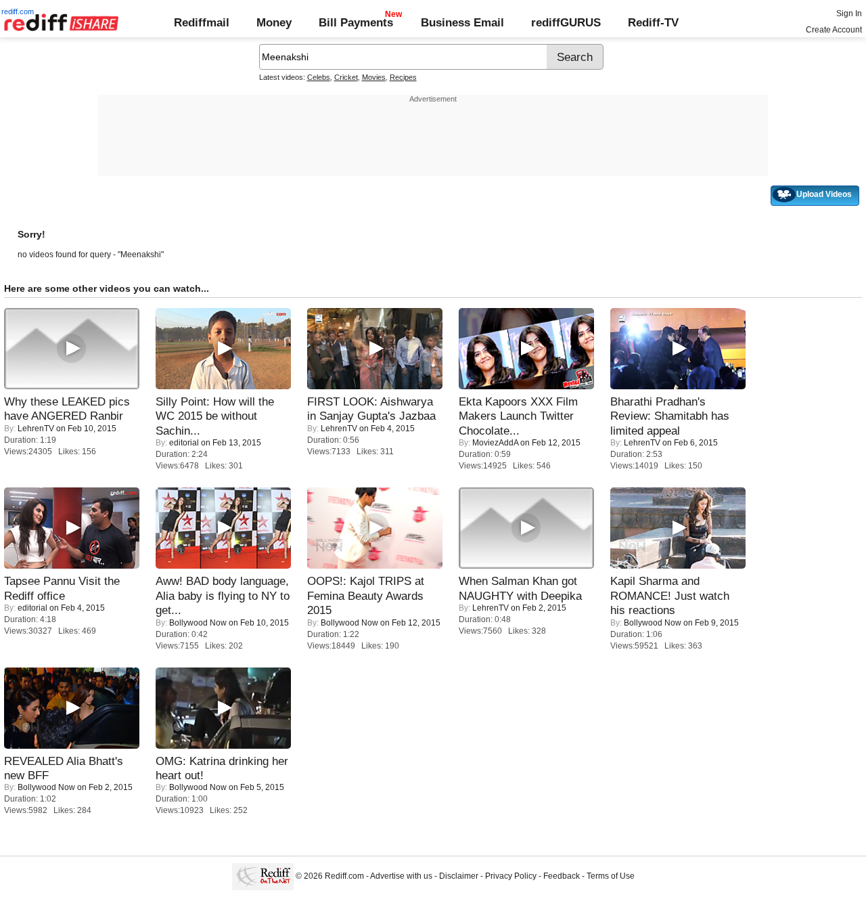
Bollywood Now (198, 623)
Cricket (346, 77)
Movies (374, 77)
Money (274, 22)
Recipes (403, 77)
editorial (184, 442)
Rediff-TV (653, 22)
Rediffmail (201, 22)
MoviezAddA (495, 442)
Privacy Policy (511, 876)
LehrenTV (36, 428)
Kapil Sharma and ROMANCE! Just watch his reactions (669, 595)
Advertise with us (401, 876)
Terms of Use (611, 876)
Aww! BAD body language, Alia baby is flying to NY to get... (223, 595)
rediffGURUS (566, 22)
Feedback (561, 876)
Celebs (318, 77)
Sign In (849, 13)
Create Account (834, 30)
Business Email (462, 22)
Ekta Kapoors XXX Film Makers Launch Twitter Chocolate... (518, 416)
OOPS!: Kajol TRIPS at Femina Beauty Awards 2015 (365, 595)
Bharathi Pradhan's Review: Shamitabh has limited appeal (669, 416)
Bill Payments (356, 22)
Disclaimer (458, 876)
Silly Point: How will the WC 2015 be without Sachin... (215, 416)
